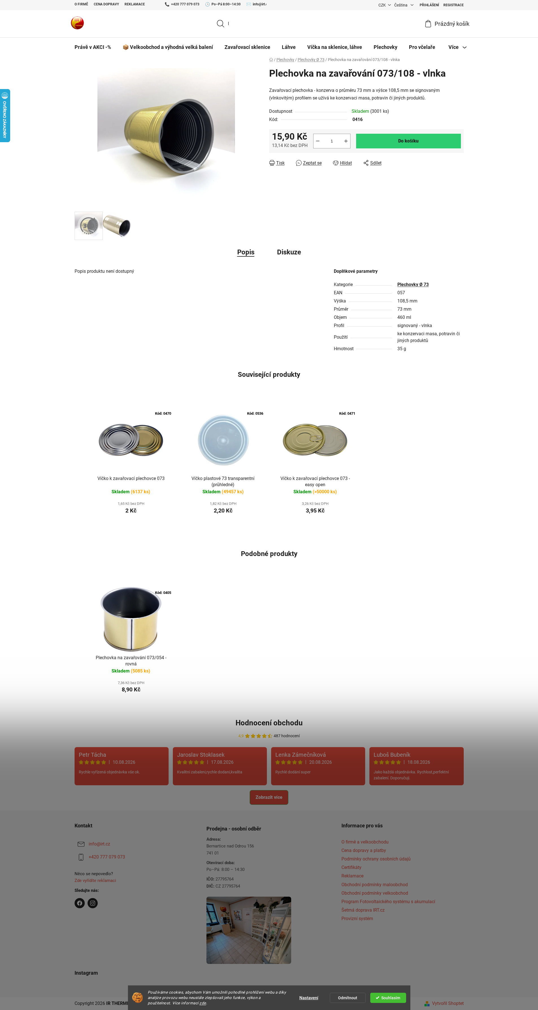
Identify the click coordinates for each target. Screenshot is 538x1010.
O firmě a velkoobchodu (365, 842)
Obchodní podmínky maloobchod (374, 884)
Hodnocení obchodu (269, 723)
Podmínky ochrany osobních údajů (376, 859)
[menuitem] (93, 47)
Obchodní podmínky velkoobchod (374, 893)
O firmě (81, 4)
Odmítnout (347, 998)
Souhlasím (390, 998)
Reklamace (135, 4)
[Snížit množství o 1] (317, 141)
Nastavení (308, 997)
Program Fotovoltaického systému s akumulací (388, 901)
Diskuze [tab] (289, 252)
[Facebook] (80, 903)
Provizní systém (357, 918)
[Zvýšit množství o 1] (346, 141)
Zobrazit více (269, 797)
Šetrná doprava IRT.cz (363, 910)
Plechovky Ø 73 (413, 284)
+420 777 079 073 (185, 4)
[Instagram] (93, 903)
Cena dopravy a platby (363, 850)
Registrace (453, 5)
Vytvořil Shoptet (448, 1003)
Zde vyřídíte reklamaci (95, 880)
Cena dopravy (106, 4)
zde (202, 1003)
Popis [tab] (245, 252)
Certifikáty (351, 867)
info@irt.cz (261, 4)
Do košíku (408, 141)
